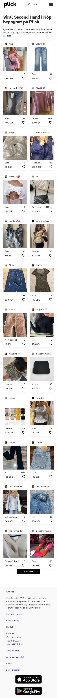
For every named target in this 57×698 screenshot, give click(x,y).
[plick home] (10, 4)
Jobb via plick (12, 650)
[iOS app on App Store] (28, 679)
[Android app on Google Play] (28, 691)
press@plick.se (13, 670)
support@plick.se (14, 644)
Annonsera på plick (15, 657)
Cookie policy (12, 620)
